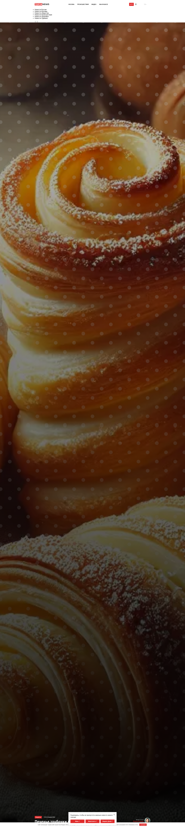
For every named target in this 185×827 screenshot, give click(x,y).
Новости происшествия (43, 15)
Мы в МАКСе (103, 4)
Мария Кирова (138, 821)
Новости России (41, 9)
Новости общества (42, 13)
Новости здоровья (42, 16)
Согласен (143, 824)
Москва (71, 4)
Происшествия (83, 4)
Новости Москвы (41, 11)
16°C (131, 4)
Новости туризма (41, 18)
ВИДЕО (94, 4)
